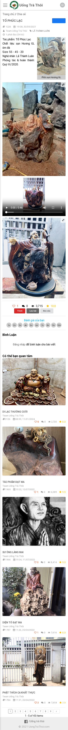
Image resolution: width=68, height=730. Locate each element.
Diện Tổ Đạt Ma (12, 622)
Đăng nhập (19, 344)
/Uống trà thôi (36, 721)
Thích (19, 311)
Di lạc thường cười (15, 411)
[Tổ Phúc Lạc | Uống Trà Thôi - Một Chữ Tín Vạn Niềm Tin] (14, 8)
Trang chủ (8, 14)
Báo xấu (46, 311)
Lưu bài (32, 311)
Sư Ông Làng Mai (13, 552)
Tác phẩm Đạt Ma (13, 482)
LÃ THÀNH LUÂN (41, 30)
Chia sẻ (21, 14)
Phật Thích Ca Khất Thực (18, 692)
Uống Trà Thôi (31, 5)
